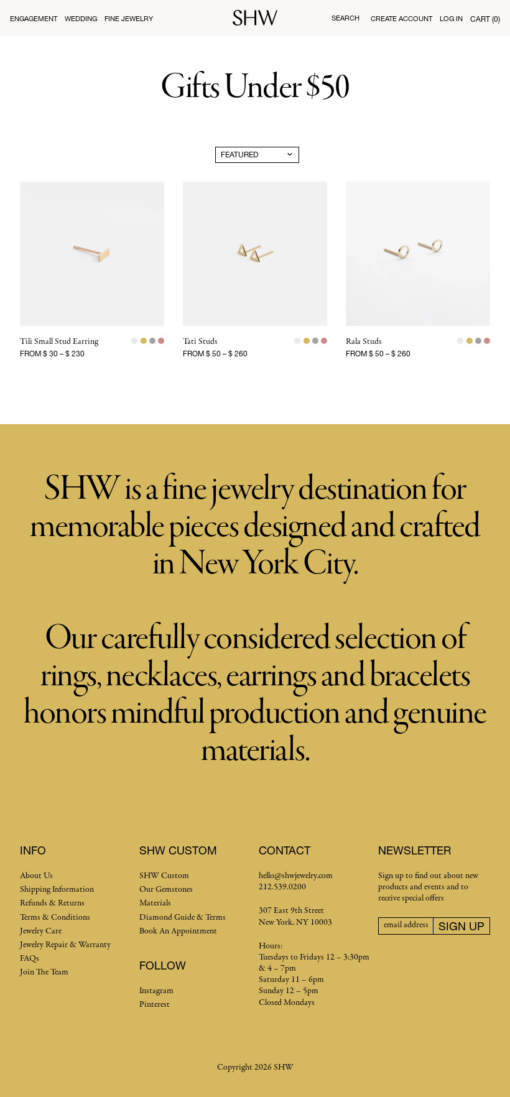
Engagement (33, 18)
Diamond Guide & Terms (182, 917)
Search (345, 18)
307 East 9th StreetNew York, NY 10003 (295, 916)
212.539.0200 (282, 887)
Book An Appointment (178, 931)
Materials (155, 903)
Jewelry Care (41, 931)
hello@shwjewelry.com (296, 876)
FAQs (29, 959)
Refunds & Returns (52, 903)
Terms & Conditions (55, 917)
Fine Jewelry (128, 18)
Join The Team (44, 972)
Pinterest (154, 1005)
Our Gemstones (166, 890)
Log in (451, 18)
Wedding (81, 18)
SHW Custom (164, 876)
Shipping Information (57, 890)
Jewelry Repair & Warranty (65, 945)
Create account (401, 18)
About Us (36, 876)
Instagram (156, 991)
